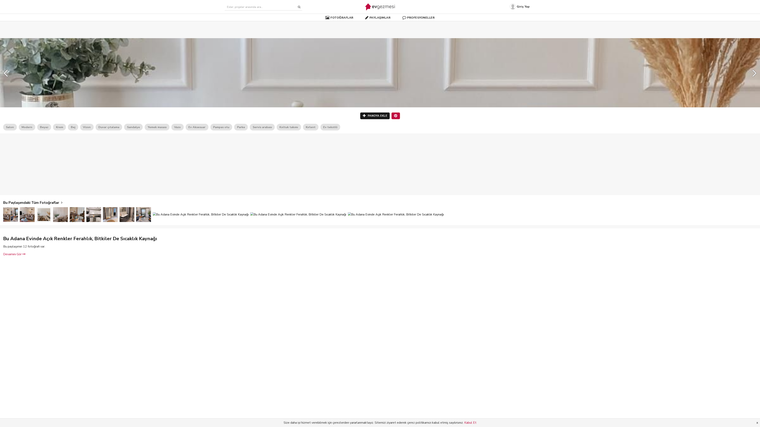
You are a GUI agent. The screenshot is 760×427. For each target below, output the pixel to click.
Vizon (87, 127)
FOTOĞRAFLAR (342, 18)
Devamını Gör (12, 254)
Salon (10, 127)
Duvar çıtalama (108, 127)
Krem (59, 127)
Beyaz (44, 127)
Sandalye (133, 127)
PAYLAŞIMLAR (380, 18)
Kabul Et (470, 422)
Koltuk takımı (288, 127)
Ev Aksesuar (196, 127)
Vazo (177, 127)
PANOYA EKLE (377, 116)
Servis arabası (262, 127)
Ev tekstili (330, 127)
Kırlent (310, 127)
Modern (27, 127)
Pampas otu (221, 127)
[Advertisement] (380, 24)
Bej (73, 127)
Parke (241, 127)
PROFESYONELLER (421, 18)
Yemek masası (157, 127)
